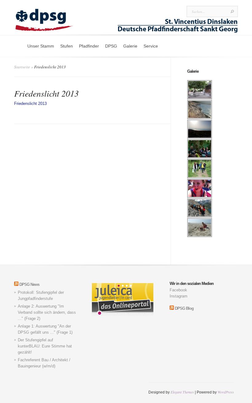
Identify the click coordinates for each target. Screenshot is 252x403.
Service (151, 46)
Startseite (22, 67)
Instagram (178, 296)
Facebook (178, 290)
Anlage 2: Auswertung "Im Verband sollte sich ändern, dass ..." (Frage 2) (47, 312)
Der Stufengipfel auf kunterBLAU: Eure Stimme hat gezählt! (45, 346)
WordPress (226, 392)
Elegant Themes (182, 392)
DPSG (111, 46)
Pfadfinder (89, 46)
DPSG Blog (184, 308)
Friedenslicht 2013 (30, 103)
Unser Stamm (40, 46)
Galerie (130, 46)
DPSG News (29, 284)
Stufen (66, 46)
